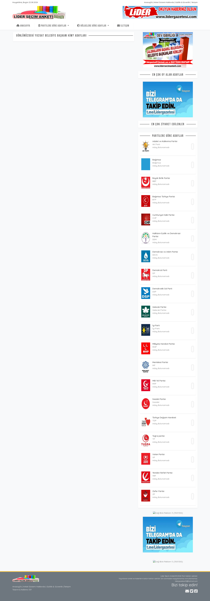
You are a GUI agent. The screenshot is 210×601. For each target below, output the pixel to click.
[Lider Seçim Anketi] (26, 578)
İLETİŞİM (124, 25)
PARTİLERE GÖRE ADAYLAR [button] (53, 25)
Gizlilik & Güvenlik (182, 2)
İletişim (194, 2)
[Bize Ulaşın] (187, 591)
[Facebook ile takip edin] (196, 591)
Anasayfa (148, 2)
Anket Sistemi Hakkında (164, 2)
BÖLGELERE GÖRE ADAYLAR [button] (93, 25)
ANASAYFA (25, 25)
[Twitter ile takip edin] (191, 591)
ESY (30, 590)
